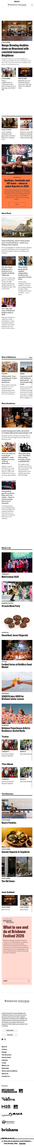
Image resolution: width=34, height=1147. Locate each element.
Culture (4, 1049)
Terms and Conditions (9, 1071)
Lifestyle (5, 1060)
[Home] (17, 1)
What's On (5, 1065)
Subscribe (9, 1030)
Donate (10, 1035)
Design (4, 1052)
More (30, 357)
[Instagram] (5, 1039)
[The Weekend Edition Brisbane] (17, 5)
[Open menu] (32, 5)
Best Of (4, 1047)
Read (17, 204)
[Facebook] (2, 1039)
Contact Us (6, 1076)
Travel (4, 1063)
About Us (5, 1073)
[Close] (31, 1141)
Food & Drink (6, 1057)
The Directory (6, 1055)
